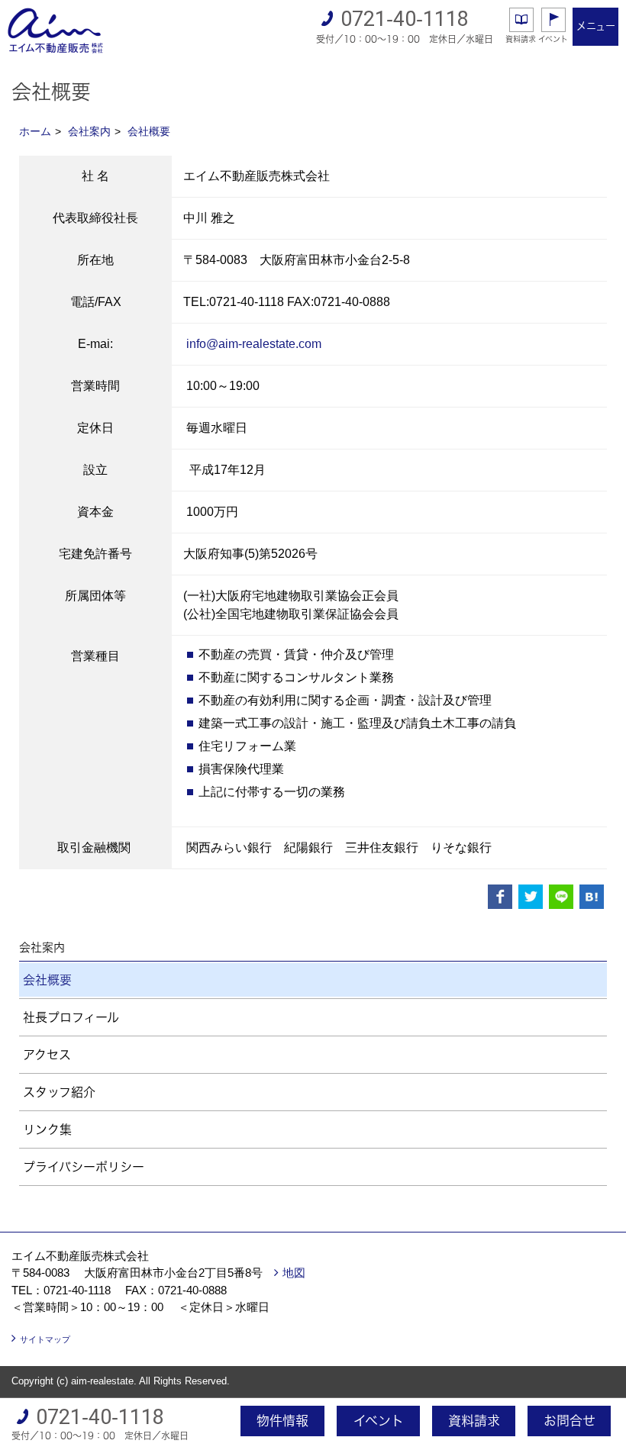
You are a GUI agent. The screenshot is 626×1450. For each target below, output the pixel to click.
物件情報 (282, 1420)
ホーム (35, 131)
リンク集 (47, 1129)
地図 (293, 1272)
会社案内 (89, 131)
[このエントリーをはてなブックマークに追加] (591, 896)
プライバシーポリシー (83, 1167)
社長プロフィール (71, 1017)
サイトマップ (45, 1339)
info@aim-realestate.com (253, 343)
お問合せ (569, 1420)
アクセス (47, 1055)
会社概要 (148, 131)
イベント (553, 39)
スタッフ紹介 (59, 1092)
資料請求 (520, 39)
